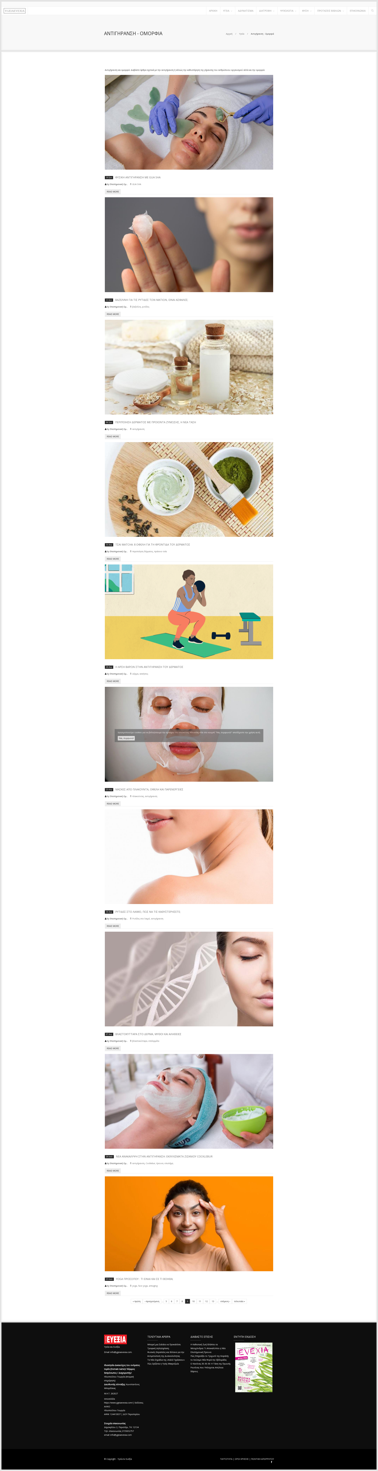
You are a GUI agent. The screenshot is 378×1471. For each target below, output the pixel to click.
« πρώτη (137, 1301)
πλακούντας (138, 796)
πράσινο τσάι (160, 551)
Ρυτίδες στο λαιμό (141, 918)
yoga (134, 1285)
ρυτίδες (145, 306)
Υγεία (226, 10)
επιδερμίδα (153, 1041)
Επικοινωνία (358, 10)
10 (193, 1301)
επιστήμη (168, 1163)
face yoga (143, 1285)
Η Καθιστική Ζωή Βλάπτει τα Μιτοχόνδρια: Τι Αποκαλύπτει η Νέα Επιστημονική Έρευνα (207, 1348)
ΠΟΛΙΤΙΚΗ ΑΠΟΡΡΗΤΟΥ (262, 1459)
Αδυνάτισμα (245, 10)
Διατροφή (265, 10)
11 (200, 1301)
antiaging (153, 1285)
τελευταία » (239, 1301)
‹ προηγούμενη (152, 1301)
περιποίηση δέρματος (142, 551)
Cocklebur (150, 1163)
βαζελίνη (136, 306)
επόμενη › (225, 1301)
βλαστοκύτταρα (139, 1041)
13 (213, 1301)
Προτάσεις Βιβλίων (329, 10)
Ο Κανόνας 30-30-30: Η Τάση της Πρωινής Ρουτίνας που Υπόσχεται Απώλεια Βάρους (210, 1367)
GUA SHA (136, 184)
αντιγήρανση (138, 429)
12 (206, 1301)
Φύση (305, 10)
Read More (113, 191)
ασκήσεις (144, 673)
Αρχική (213, 10)
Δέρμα (135, 673)
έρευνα (159, 1163)
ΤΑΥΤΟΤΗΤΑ (226, 1459)
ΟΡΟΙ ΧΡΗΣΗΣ (242, 1459)
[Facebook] (272, 1462)
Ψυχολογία (286, 10)
